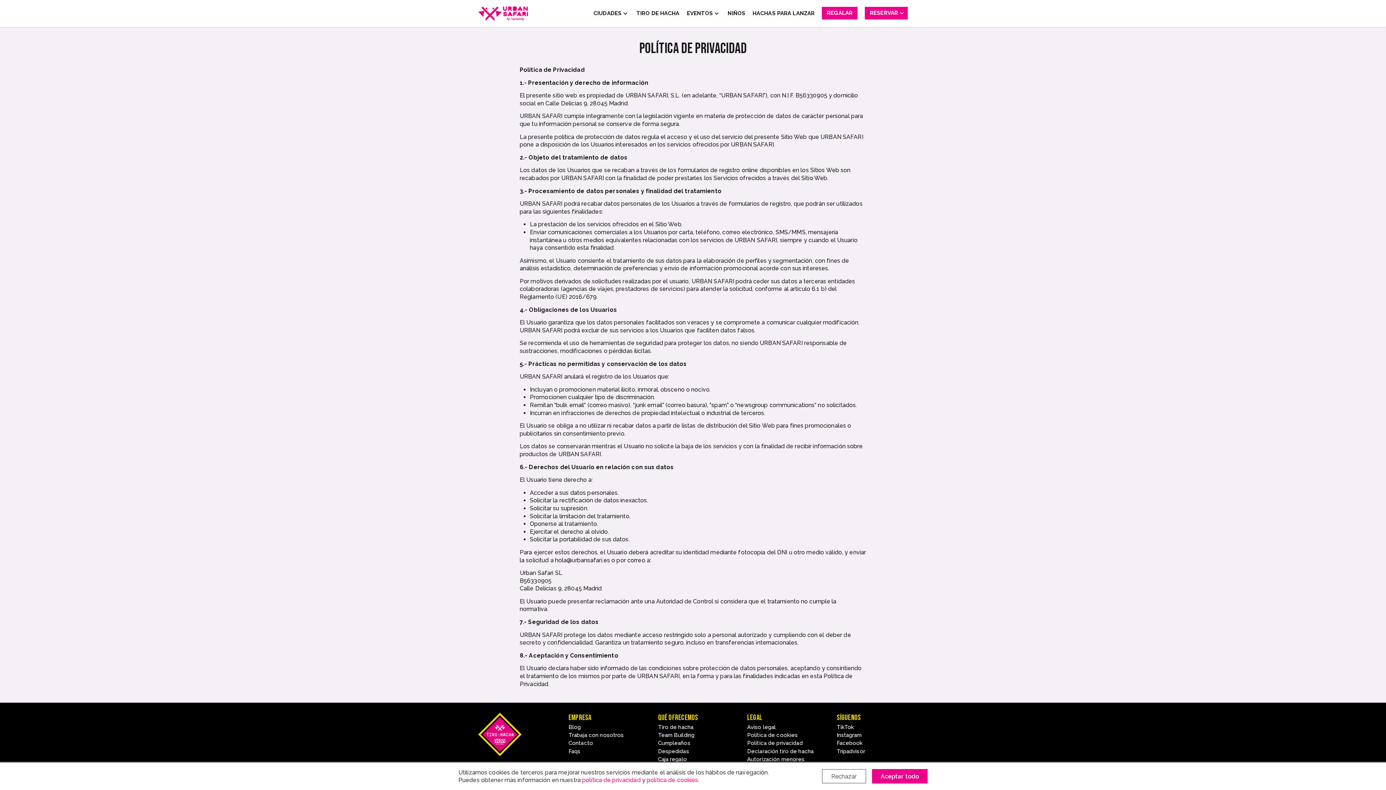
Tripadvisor (851, 751)
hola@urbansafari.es (582, 560)
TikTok (845, 727)
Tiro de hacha (676, 727)
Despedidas (673, 751)
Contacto (580, 743)
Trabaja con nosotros (596, 735)
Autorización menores (776, 759)
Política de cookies (772, 735)
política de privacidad (611, 780)
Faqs (574, 751)
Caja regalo (672, 759)
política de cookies (672, 780)
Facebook (850, 743)
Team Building (676, 735)
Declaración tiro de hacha (780, 751)
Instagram (849, 735)
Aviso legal (761, 727)
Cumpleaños (674, 743)
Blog (574, 727)
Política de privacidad (775, 743)
